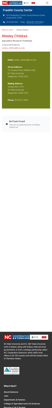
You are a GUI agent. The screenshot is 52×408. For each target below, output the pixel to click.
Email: (11, 60)
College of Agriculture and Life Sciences (22, 404)
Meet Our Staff (7, 30)
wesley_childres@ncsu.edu (13, 48)
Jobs (6, 396)
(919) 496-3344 (12, 22)
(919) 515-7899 (21, 100)
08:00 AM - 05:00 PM (34, 22)
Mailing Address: (15, 83)
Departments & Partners (14, 400)
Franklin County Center (17, 10)
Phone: (11, 100)
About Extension (11, 392)
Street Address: (15, 67)
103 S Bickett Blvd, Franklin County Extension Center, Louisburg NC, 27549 (25, 16)
